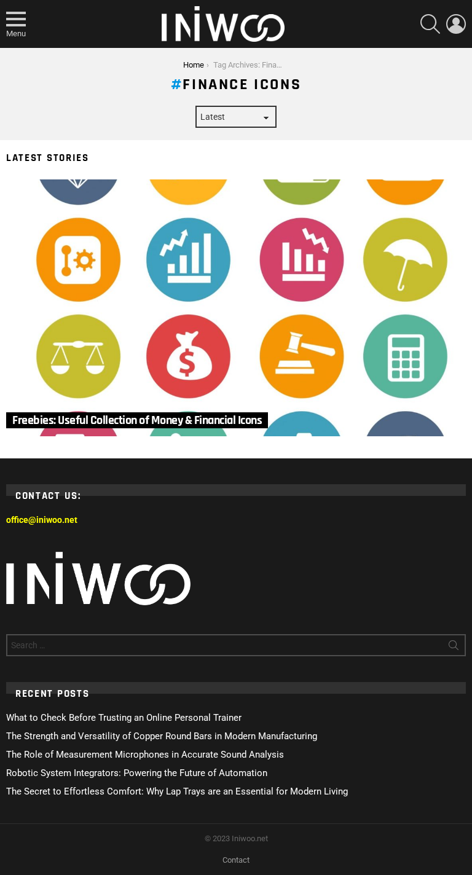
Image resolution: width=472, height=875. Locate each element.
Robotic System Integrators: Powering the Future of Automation (136, 773)
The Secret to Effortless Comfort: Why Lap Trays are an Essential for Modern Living (177, 791)
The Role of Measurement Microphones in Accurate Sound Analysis (145, 754)
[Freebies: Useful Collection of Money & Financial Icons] (236, 307)
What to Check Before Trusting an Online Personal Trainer (124, 717)
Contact (236, 860)
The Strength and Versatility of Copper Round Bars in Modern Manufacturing (161, 736)
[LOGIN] (456, 24)
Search (453, 647)
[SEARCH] (430, 24)
